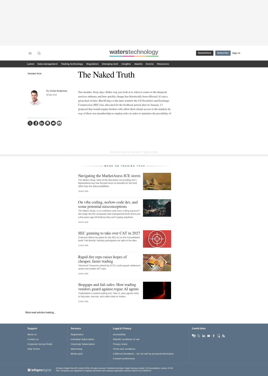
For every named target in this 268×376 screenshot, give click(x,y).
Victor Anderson (58, 90)
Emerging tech (110, 64)
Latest (30, 64)
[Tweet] (30, 123)
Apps (218, 336)
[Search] (39, 53)
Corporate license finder (40, 344)
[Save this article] (47, 123)
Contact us (33, 339)
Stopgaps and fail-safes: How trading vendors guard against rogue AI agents (108, 286)
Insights (126, 64)
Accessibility (119, 334)
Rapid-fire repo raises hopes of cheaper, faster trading (102, 259)
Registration (77, 334)
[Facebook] (35, 123)
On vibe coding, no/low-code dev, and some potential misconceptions (108, 204)
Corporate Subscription (83, 344)
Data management (48, 64)
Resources (163, 64)
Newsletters (204, 53)
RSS (223, 336)
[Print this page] (59, 123)
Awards (138, 64)
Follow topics (194, 336)
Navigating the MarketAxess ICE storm (109, 175)
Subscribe (223, 53)
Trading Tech (34, 74)
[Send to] (53, 123)
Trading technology (72, 64)
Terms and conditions (124, 349)
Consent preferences (124, 358)
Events (150, 64)
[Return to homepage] (134, 56)
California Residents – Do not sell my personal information (143, 353)
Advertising (76, 349)
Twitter (199, 336)
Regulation (92, 64)
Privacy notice (120, 344)
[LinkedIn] (41, 123)
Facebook (213, 336)
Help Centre (33, 349)
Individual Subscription (82, 339)
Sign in (236, 53)
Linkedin (203, 336)
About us (32, 334)
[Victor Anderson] (35, 97)
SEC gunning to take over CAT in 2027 (109, 233)
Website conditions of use (126, 339)
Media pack (77, 353)
